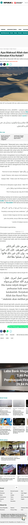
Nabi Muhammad (5, 32)
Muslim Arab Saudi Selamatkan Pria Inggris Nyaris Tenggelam (5, 137)
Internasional (3, 497)
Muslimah (25, 32)
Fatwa (15, 32)
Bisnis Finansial (24, 497)
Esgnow (2, 499)
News (1, 495)
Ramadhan (13, 501)
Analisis (12, 495)
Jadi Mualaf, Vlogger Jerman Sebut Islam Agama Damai (19, 137)
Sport (22, 495)
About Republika (4, 507)
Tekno (12, 497)
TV (0, 501)
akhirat (2, 334)
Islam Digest (6, 48)
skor (20, 29)
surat (24, 116)
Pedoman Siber (24, 507)
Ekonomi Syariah (12, 29)
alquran (2, 338)
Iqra (11, 493)
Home (1, 48)
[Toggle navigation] (1, 2)
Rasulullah (9, 202)
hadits (2, 201)
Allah (7, 334)
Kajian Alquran (13, 48)
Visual (12, 499)
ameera (3, 29)
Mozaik (20, 32)
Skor (22, 491)
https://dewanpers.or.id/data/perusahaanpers (11, 517)
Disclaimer (2, 509)
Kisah (11, 32)
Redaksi (12, 507)
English (22, 499)
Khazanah (2, 493)
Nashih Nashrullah (13, 61)
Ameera (2, 491)
